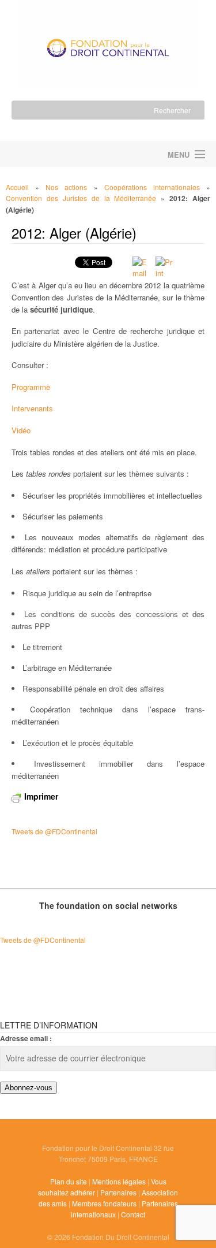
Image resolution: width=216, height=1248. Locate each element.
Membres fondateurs (104, 1203)
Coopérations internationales (152, 187)
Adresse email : (26, 1038)
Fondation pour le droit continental (54, 154)
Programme (31, 386)
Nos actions (66, 187)
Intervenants (32, 408)
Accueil (17, 187)
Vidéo (21, 430)
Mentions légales (119, 1181)
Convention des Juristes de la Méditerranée (81, 198)
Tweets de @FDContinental (54, 831)
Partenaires (118, 1192)
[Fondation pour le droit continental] (108, 41)
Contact (133, 1214)
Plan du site (68, 1181)
